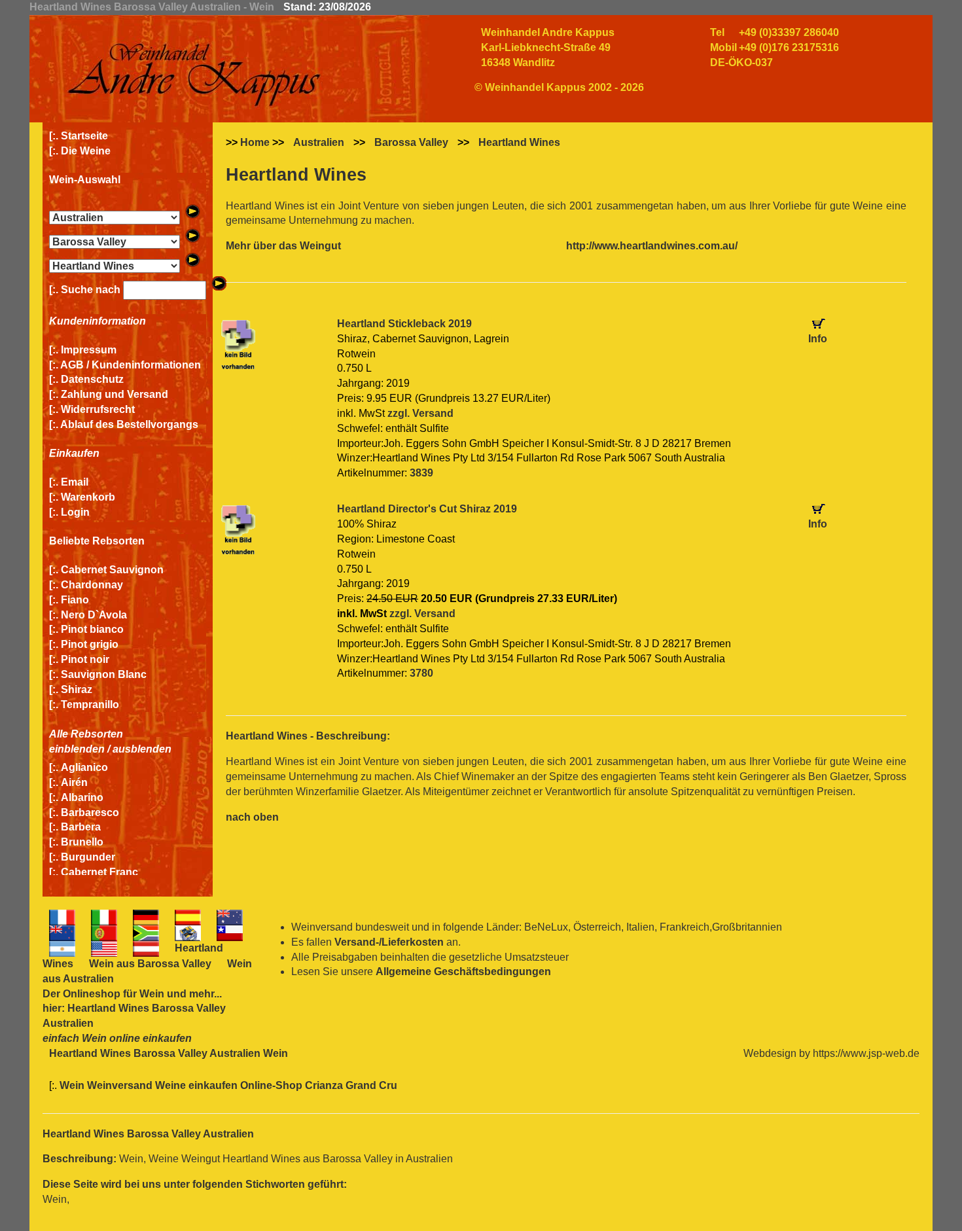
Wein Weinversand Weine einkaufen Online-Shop (182, 1085)
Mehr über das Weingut (283, 245)
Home (255, 142)
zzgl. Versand (420, 413)
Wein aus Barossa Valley (150, 963)
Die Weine (86, 150)
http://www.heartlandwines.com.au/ (652, 245)
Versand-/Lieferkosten (389, 942)
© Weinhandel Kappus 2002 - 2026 (559, 87)
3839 (421, 472)
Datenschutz (92, 379)
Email (74, 482)
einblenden (77, 749)
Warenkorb (88, 497)
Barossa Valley (411, 142)
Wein (151, 993)
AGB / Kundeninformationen (130, 364)
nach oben (252, 817)
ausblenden (142, 749)
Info (817, 338)
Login (75, 512)
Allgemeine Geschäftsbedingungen (463, 971)
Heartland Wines (519, 142)
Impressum (88, 349)
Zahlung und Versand (114, 394)
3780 (421, 673)
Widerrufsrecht (98, 409)
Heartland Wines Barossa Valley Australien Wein (168, 1053)
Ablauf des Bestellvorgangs (129, 424)
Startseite (84, 135)
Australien (318, 142)
